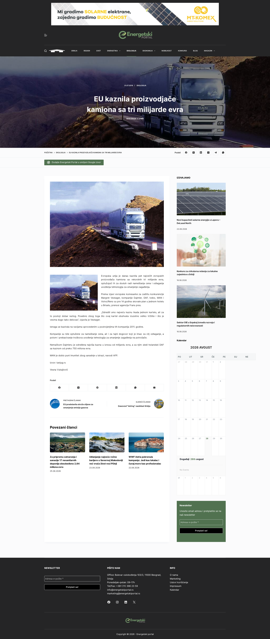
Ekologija (131, 51)
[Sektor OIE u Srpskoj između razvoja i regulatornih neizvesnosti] (201, 301)
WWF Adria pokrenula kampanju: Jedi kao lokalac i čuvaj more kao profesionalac (145, 460)
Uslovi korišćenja (179, 582)
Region (87, 51)
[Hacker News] (208, 152)
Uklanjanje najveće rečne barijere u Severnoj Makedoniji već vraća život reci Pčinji (106, 460)
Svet (98, 51)
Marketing (175, 578)
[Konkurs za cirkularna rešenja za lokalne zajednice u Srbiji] (201, 250)
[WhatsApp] (223, 152)
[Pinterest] (97, 387)
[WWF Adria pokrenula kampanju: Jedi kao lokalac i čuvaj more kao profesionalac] (146, 442)
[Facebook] (186, 152)
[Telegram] (215, 152)
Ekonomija (148, 51)
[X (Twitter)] (193, 152)
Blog (195, 51)
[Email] (154, 387)
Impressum (175, 586)
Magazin (208, 51)
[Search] (45, 51)
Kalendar (174, 589)
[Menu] (45, 35)
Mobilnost (167, 51)
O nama (174, 574)
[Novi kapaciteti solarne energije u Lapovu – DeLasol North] (201, 199)
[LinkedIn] (201, 152)
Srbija (74, 51)
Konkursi (182, 51)
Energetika (112, 51)
